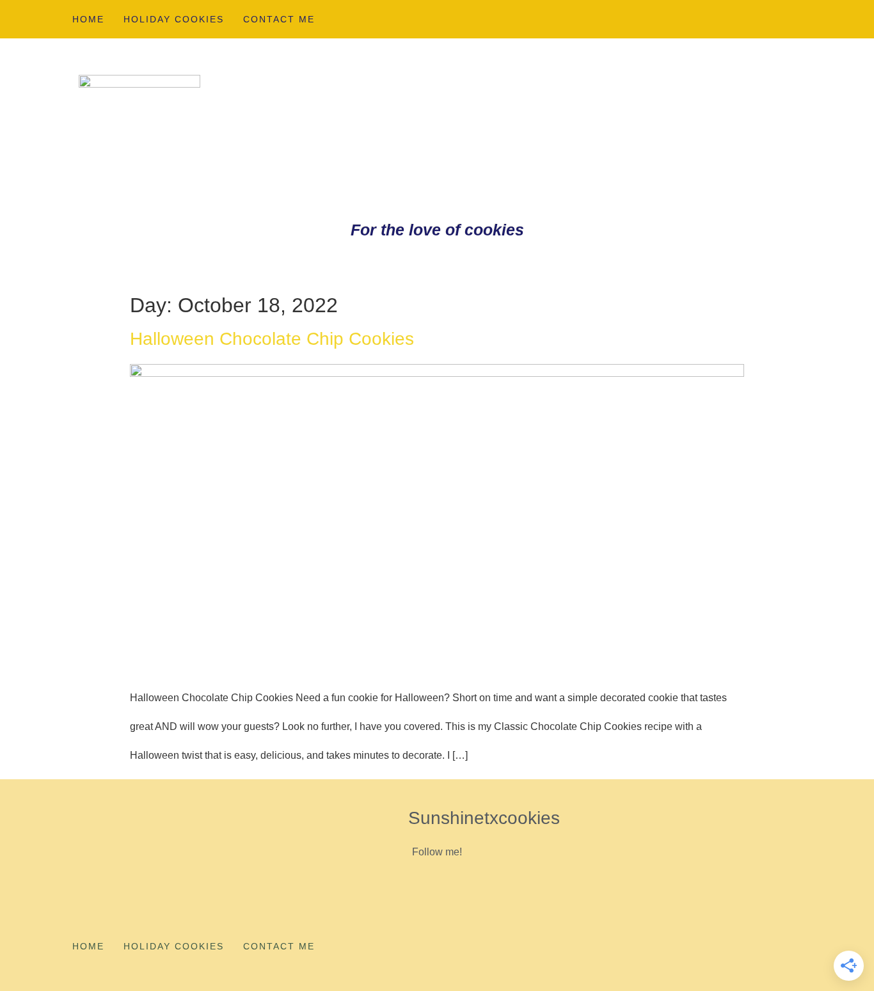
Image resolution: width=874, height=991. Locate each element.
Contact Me (279, 19)
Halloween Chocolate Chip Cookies (272, 339)
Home (88, 19)
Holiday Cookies (173, 19)
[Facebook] (786, 19)
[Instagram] (743, 19)
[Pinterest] (701, 19)
